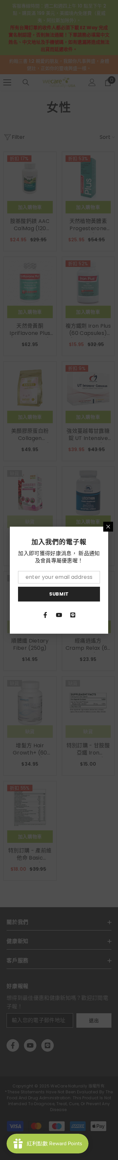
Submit (59, 594)
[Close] (108, 527)
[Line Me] (73, 615)
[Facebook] (45, 615)
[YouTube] (59, 615)
